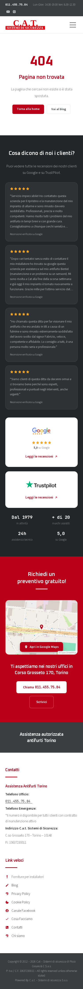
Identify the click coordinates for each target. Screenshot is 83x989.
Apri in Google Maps (44, 647)
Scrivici (41, 701)
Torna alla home (28, 109)
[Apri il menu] (73, 25)
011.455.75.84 (16, 4)
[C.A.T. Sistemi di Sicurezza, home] (25, 25)
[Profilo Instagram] (14, 11)
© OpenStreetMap (67, 652)
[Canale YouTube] (8, 11)
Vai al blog (58, 109)
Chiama (41, 687)
